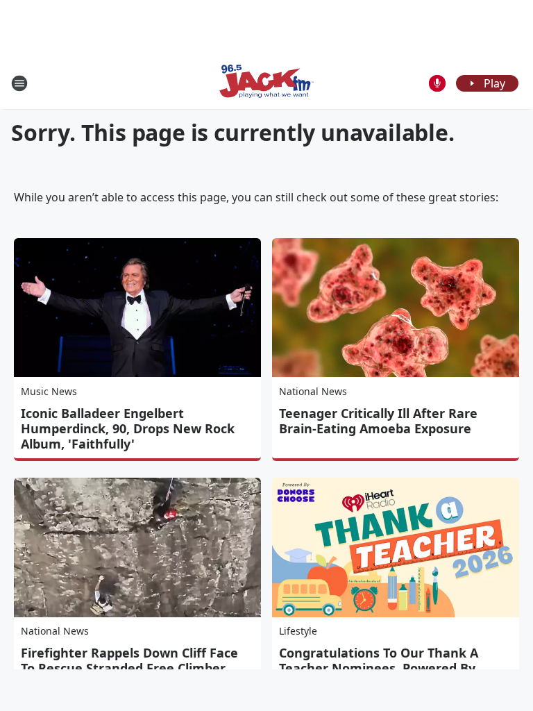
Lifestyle (298, 630)
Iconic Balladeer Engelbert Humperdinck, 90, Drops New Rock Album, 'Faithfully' (128, 428)
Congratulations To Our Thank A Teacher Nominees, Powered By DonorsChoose (378, 668)
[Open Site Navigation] (19, 83)
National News (313, 391)
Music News (49, 391)
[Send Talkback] (437, 83)
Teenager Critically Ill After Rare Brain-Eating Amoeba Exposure (378, 420)
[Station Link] (266, 83)
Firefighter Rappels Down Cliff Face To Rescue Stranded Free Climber (129, 660)
